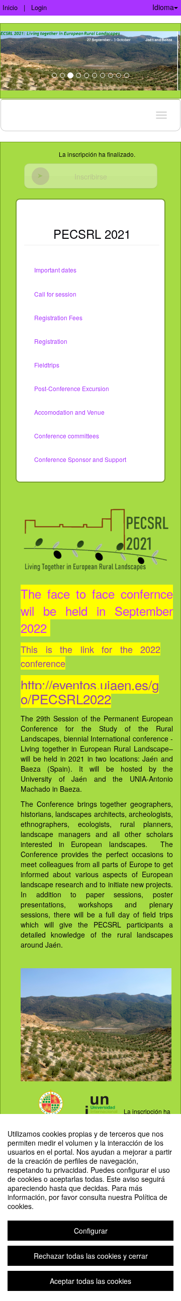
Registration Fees (58, 317)
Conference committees (66, 435)
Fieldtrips (46, 364)
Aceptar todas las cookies (90, 1281)
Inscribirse (90, 176)
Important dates (55, 269)
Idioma (163, 7)
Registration (50, 341)
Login (39, 7)
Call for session (55, 294)
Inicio (10, 7)
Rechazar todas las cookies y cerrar (91, 1256)
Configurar (91, 1231)
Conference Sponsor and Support (80, 459)
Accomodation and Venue (69, 412)
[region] (90, 1207)
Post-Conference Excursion (71, 388)
